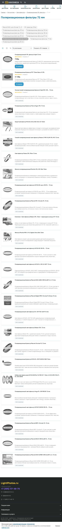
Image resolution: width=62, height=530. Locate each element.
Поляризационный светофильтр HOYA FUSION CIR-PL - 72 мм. (33, 407)
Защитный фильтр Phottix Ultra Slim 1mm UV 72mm (30, 122)
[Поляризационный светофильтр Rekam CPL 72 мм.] (7, 332)
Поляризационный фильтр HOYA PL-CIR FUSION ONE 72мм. (33, 359)
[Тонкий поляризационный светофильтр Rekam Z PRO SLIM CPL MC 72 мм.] (7, 142)
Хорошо (57, 526)
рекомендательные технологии (24, 524)
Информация (5, 510)
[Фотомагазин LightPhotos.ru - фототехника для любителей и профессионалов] (12, 2)
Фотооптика (10, 12)
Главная (3, 12)
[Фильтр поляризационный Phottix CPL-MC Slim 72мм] (7, 174)
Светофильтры (20, 12)
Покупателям (5, 505)
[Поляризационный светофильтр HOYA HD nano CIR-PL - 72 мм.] (7, 189)
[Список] (2, 48)
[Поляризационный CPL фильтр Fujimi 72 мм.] (7, 59)
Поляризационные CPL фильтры (36, 12)
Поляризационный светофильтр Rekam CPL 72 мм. (30, 327)
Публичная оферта (6, 520)
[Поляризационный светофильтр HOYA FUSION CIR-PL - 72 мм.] (7, 412)
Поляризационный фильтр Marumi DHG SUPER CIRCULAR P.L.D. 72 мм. (36, 455)
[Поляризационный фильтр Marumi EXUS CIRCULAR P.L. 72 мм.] (7, 443)
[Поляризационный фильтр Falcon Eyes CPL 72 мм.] (7, 110)
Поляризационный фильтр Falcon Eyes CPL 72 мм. (30, 106)
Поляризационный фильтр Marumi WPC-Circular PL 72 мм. (32, 423)
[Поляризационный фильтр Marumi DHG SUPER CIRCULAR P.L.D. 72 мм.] (7, 459)
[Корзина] (25, 2)
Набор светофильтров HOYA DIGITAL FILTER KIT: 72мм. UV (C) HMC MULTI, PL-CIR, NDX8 (37, 376)
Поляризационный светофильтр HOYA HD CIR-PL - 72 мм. (32, 248)
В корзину (19, 66)
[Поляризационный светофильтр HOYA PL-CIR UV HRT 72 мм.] (7, 269)
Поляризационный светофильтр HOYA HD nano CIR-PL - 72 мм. (34, 185)
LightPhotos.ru (9, 483)
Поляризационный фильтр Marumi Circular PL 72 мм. (30, 343)
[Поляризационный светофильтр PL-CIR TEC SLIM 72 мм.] (7, 316)
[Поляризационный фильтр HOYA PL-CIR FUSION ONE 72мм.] (7, 363)
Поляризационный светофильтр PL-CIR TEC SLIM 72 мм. (32, 312)
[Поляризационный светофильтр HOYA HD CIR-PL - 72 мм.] (7, 253)
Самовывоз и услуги (8, 514)
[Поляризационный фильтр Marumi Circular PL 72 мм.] (7, 348)
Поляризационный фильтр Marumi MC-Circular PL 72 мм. (32, 201)
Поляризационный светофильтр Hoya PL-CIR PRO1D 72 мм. (32, 391)
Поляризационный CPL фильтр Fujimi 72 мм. (28, 54)
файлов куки (5, 528)
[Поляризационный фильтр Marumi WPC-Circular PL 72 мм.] (7, 427)
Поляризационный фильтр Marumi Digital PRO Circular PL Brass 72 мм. (36, 296)
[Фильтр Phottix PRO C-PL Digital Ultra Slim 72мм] (7, 237)
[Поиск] (21, 2)
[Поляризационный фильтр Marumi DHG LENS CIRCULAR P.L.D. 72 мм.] (7, 284)
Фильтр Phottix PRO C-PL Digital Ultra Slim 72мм (29, 232)
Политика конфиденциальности (22, 520)
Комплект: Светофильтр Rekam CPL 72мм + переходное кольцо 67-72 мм (37, 217)
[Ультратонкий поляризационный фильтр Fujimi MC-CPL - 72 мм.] (7, 94)
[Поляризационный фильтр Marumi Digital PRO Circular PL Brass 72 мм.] (7, 300)
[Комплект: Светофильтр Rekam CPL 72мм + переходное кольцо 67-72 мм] (7, 221)
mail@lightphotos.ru (8, 492)
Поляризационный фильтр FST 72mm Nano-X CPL (30, 72)
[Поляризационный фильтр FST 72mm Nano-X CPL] (7, 77)
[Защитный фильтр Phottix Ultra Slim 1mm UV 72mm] (7, 126)
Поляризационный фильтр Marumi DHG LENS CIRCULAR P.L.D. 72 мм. (35, 280)
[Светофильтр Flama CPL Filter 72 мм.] (7, 158)
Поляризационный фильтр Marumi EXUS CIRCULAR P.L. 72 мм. (33, 439)
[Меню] (3, 2)
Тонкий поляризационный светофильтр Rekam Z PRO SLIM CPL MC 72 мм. (37, 137)
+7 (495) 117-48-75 (10, 488)
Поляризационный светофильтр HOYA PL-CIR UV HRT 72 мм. (33, 264)
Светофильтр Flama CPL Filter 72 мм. (26, 153)
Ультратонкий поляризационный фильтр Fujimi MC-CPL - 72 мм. (34, 90)
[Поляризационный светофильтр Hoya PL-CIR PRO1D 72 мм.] (7, 396)
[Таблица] (6, 48)
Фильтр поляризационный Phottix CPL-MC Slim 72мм (31, 169)
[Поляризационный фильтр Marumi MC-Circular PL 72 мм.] (7, 205)
